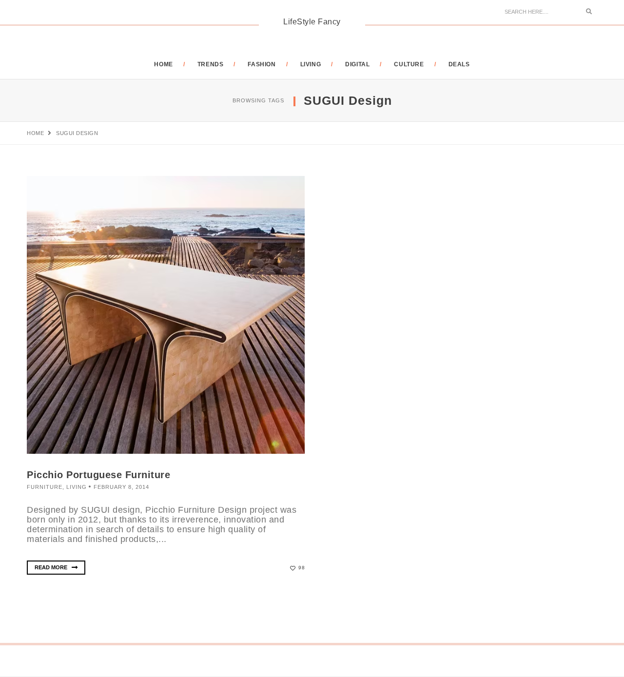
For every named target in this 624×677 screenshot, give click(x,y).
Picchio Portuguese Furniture (98, 474)
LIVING (310, 64)
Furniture (44, 487)
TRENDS (210, 64)
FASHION (261, 64)
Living (76, 487)
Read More (52, 567)
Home (163, 64)
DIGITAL (357, 64)
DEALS (459, 64)
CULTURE (409, 64)
